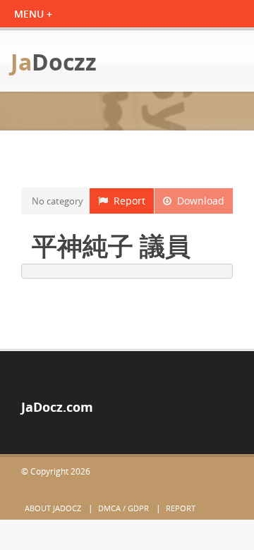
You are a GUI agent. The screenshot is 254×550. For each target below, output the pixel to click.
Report (126, 200)
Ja (54, 62)
